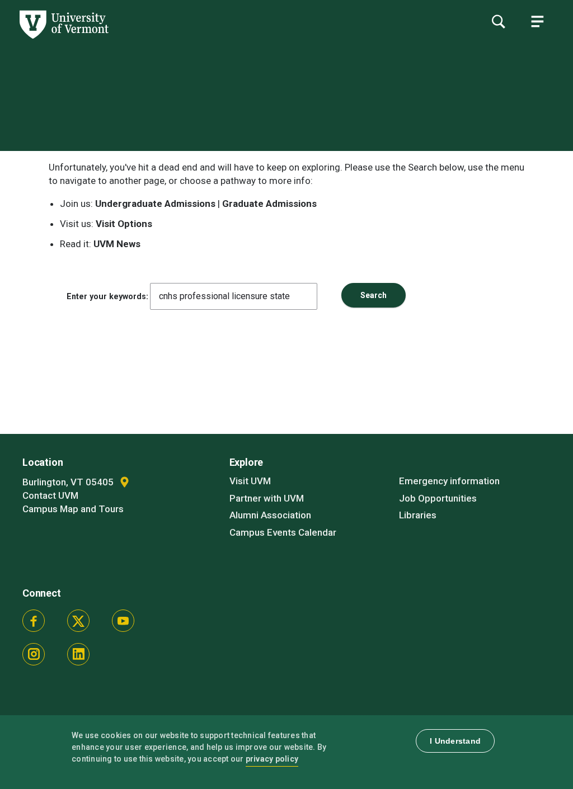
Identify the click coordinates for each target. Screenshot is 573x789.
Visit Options (124, 223)
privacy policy (272, 758)
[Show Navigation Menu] (537, 21)
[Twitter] (78, 621)
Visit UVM (250, 480)
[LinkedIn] (78, 654)
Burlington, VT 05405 (69, 482)
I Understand (455, 740)
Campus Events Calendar (282, 532)
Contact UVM (50, 495)
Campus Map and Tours (73, 508)
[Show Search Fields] (498, 21)
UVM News (116, 243)
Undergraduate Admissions (155, 203)
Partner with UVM (266, 498)
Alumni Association (270, 515)
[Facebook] (33, 621)
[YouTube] (123, 621)
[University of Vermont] (63, 38)
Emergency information (449, 480)
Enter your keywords (106, 296)
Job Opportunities (438, 498)
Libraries (417, 515)
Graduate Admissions (269, 203)
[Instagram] (33, 654)
